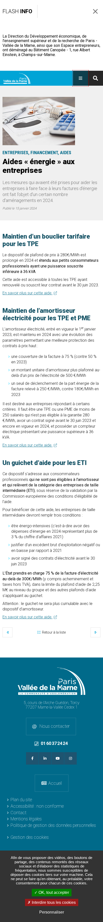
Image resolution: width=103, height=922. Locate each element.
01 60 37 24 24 (54, 743)
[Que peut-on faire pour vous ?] (95, 78)
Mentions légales (26, 818)
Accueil (55, 783)
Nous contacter (54, 726)
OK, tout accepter (53, 892)
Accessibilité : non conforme (37, 806)
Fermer (95, 11)
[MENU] (80, 78)
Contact (18, 812)
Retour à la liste (54, 632)
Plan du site (21, 799)
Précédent (7, 632)
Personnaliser (51, 912)
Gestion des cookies (29, 837)
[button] (38, 121)
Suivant (95, 632)
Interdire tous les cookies (53, 902)
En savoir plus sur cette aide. (27, 293)
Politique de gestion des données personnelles (53, 825)
